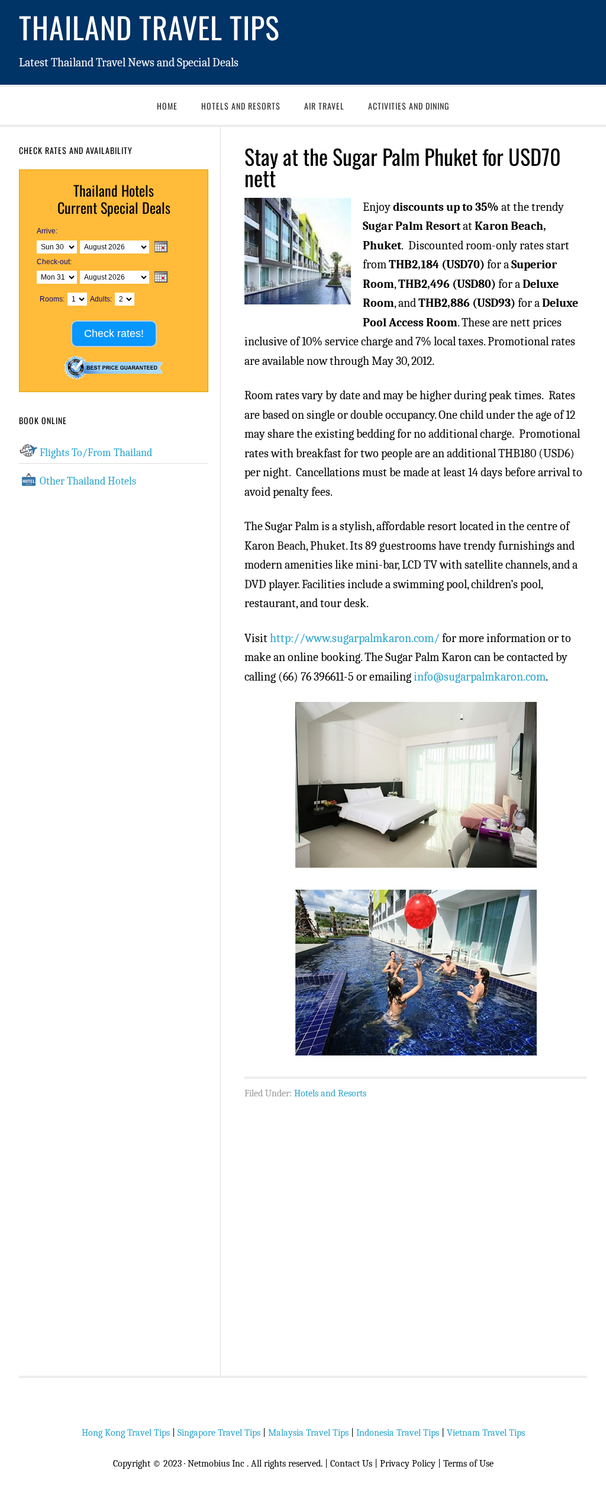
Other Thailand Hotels (88, 481)
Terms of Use (468, 1463)
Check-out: (54, 262)
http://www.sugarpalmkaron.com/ (355, 638)
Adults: (101, 299)
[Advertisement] (415, 1231)
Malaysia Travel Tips (308, 1432)
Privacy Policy (408, 1463)
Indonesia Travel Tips (397, 1432)
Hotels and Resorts (330, 1093)
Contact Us (351, 1463)
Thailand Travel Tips (149, 27)
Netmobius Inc (216, 1463)
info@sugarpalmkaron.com (480, 677)
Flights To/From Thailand (96, 453)
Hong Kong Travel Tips (126, 1432)
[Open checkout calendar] (160, 277)
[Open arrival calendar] (160, 247)
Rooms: (52, 299)
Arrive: (47, 231)
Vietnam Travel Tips (486, 1432)
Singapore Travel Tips (219, 1432)
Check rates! (114, 333)
